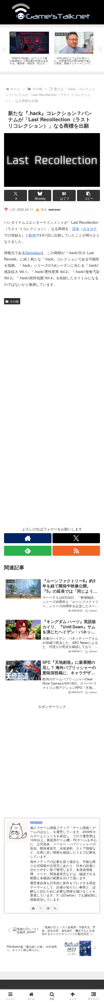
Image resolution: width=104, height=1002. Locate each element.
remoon (36, 821)
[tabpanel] (29, 48)
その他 (14, 301)
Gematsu (32, 252)
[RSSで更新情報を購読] (76, 551)
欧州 (32, 235)
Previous (3, 49)
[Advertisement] (52, 360)
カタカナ (90, 228)
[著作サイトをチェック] (27, 538)
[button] (88, 195)
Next (100, 49)
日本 (75, 228)
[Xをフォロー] (76, 538)
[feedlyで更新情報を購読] (27, 551)
